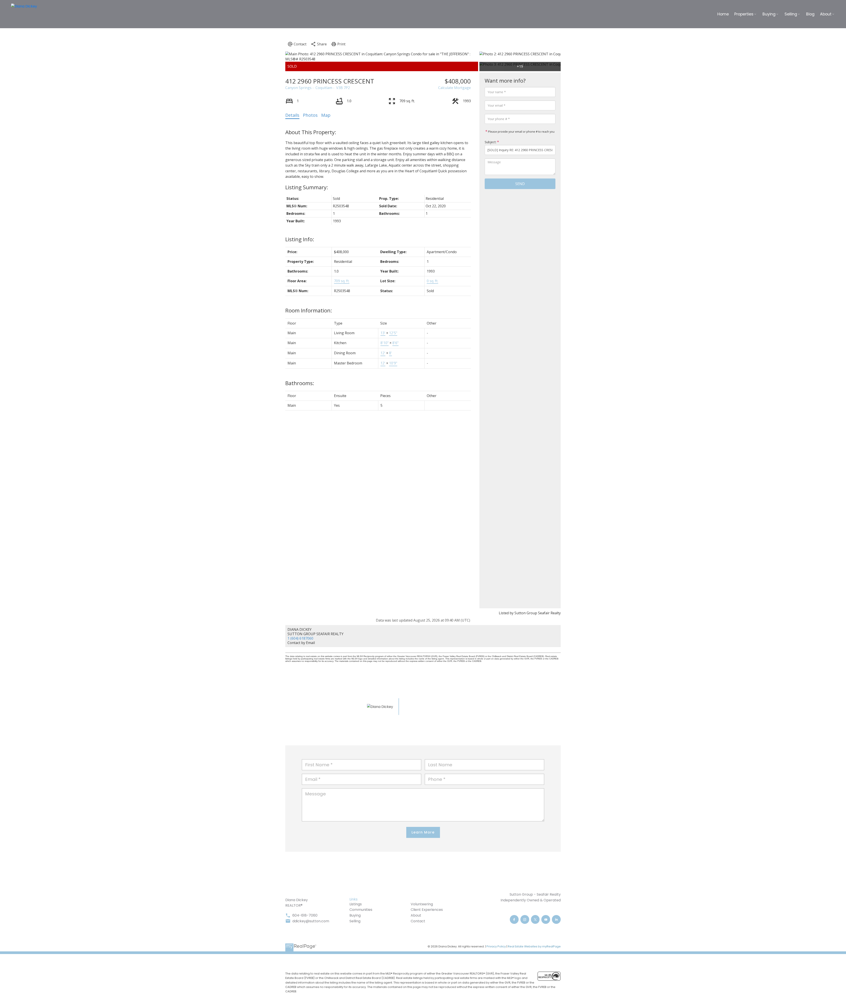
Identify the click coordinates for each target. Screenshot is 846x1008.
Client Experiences (427, 909)
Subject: (490, 142)
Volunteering (422, 904)
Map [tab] (325, 115)
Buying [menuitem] (769, 14)
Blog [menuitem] (810, 14)
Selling (354, 921)
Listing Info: (299, 239)
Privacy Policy (496, 946)
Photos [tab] (310, 115)
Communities (360, 909)
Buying (355, 915)
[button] (514, 919)
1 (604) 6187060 (300, 638)
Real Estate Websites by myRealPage (534, 946)
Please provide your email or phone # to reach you (521, 132)
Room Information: (308, 310)
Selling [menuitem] (791, 14)
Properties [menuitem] (743, 14)
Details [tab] (292, 115)
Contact (418, 921)
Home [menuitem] (723, 14)
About (416, 915)
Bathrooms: (299, 383)
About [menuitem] (825, 14)
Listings (355, 904)
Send (520, 183)
